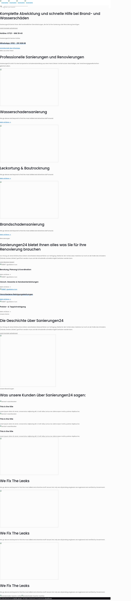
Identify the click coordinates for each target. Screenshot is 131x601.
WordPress (48, 598)
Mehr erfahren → (5, 122)
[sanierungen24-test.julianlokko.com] (16, 2)
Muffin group (17, 598)
